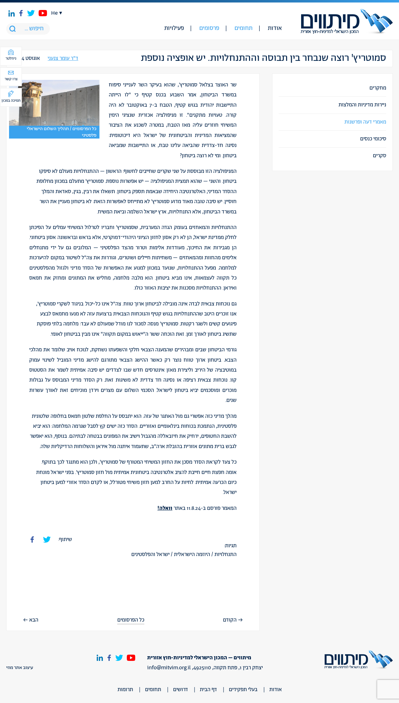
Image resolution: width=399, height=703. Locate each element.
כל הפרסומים (130, 620)
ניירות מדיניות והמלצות (362, 105)
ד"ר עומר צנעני (63, 58)
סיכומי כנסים (373, 139)
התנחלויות (225, 554)
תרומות (125, 689)
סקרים (379, 155)
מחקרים (377, 88)
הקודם (230, 620)
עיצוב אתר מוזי (19, 668)
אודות (275, 28)
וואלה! (164, 508)
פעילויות (174, 28)
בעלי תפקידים (243, 689)
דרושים (180, 689)
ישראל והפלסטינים (150, 554)
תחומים (243, 28)
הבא (33, 620)
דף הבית (208, 689)
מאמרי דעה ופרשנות (365, 122)
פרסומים (209, 28)
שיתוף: (65, 539)
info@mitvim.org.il (169, 667)
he (54, 13)
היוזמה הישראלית (192, 554)
